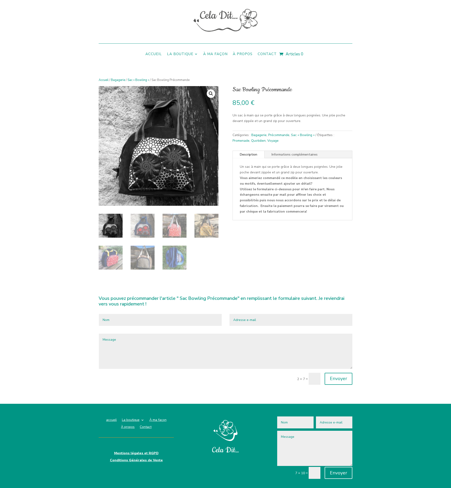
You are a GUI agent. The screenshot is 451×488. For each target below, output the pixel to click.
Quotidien (258, 140)
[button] (211, 93)
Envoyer (338, 378)
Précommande (278, 135)
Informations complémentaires (295, 154)
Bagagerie (118, 80)
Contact (267, 54)
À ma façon (215, 54)
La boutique (180, 54)
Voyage (273, 140)
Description (248, 154)
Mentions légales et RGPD (136, 453)
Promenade (241, 140)
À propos (243, 54)
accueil (153, 54)
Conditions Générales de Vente (136, 460)
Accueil (104, 80)
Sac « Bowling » (138, 80)
